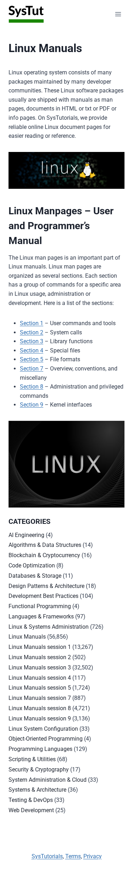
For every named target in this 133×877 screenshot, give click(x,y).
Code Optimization (32, 565)
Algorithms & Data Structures (45, 545)
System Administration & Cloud (48, 779)
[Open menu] (117, 14)
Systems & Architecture (37, 789)
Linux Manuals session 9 (40, 718)
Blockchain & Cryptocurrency (44, 555)
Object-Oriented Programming (46, 738)
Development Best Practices (43, 596)
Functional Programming (40, 606)
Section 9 (31, 404)
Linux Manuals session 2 (40, 657)
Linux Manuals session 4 (40, 677)
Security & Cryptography (39, 769)
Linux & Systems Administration (49, 626)
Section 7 (31, 368)
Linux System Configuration (43, 728)
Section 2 (31, 332)
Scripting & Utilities (32, 759)
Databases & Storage (35, 575)
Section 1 (31, 323)
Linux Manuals (27, 636)
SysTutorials (47, 856)
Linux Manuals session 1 (40, 647)
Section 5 (31, 359)
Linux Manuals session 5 (40, 687)
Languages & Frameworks (41, 616)
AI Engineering (26, 535)
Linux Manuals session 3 (40, 667)
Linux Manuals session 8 (40, 708)
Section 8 (31, 386)
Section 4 (31, 350)
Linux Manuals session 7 (40, 698)
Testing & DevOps (31, 800)
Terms (73, 856)
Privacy (92, 856)
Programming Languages (40, 749)
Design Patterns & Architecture (46, 586)
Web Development (31, 810)
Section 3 (31, 341)
